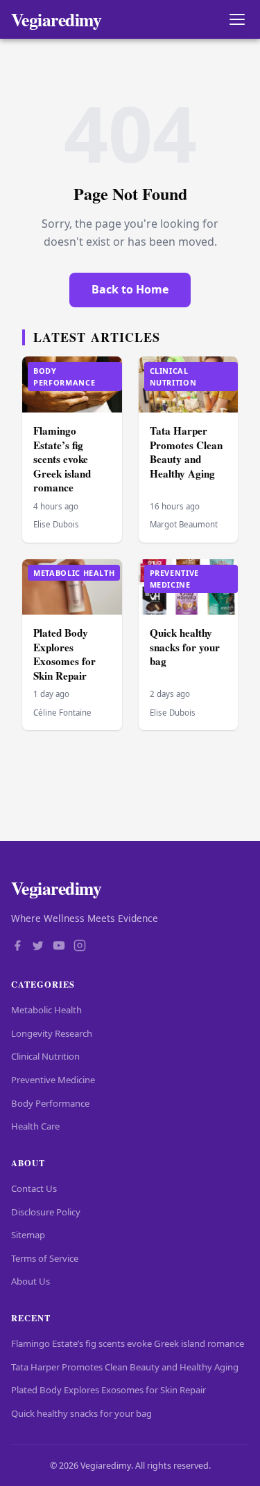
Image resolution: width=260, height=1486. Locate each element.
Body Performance (50, 1103)
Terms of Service (44, 1258)
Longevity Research (51, 1033)
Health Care (35, 1126)
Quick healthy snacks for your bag (185, 647)
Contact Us (34, 1188)
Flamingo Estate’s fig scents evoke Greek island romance (62, 459)
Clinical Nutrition (45, 1056)
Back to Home (130, 289)
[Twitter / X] (38, 947)
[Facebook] (17, 947)
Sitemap (28, 1235)
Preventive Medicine (53, 1079)
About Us (30, 1281)
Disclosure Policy (45, 1212)
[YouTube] (59, 947)
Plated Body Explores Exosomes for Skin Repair (64, 654)
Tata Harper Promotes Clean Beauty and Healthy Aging (186, 452)
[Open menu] (237, 20)
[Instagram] (79, 947)
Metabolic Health (46, 1010)
